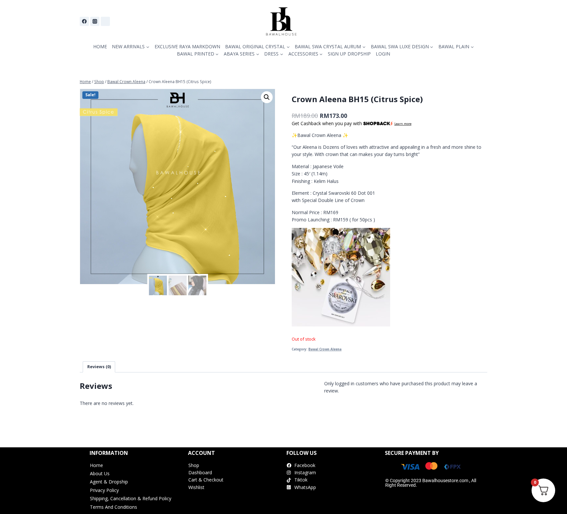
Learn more (402, 124)
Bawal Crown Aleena (325, 349)
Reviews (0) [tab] (99, 366)
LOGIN (383, 54)
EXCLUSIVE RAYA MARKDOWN (187, 46)
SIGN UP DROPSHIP (349, 54)
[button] (267, 97)
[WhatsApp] (105, 21)
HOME (100, 46)
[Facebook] (84, 21)
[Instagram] (94, 21)
